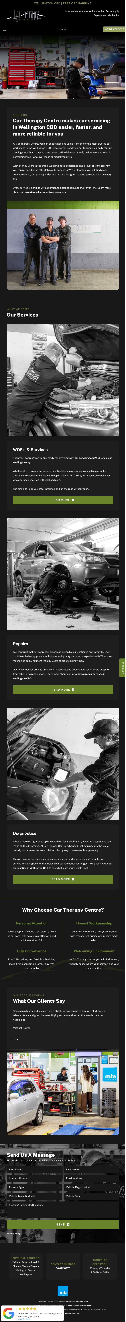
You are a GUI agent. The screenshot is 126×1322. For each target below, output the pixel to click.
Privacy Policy (13, 1233)
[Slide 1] (13, 1039)
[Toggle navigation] (4, 29)
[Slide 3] (17, 1039)
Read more (61, 500)
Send (60, 1224)
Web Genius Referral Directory (67, 1313)
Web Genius (87, 1306)
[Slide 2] (15, 1039)
